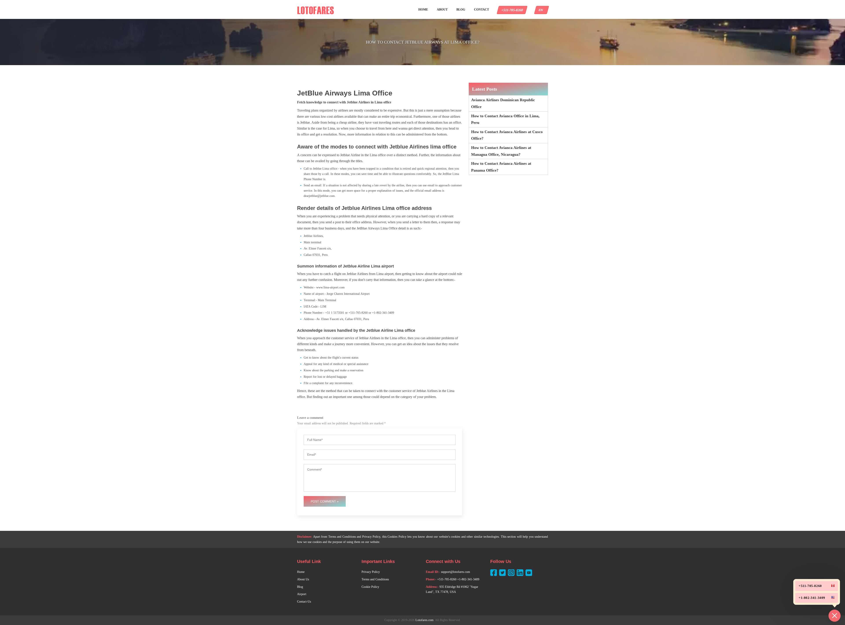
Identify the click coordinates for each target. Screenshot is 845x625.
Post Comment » (325, 501)
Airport (301, 594)
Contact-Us (304, 601)
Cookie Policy (370, 586)
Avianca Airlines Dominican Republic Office (503, 103)
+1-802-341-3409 (468, 579)
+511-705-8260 (512, 10)
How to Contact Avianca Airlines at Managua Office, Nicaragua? (501, 151)
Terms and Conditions (375, 579)
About (442, 9)
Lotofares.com (424, 620)
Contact (481, 9)
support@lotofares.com (455, 572)
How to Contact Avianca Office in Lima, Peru (505, 119)
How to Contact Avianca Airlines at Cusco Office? (507, 135)
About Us (303, 579)
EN (541, 10)
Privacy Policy (371, 572)
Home (423, 9)
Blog (460, 9)
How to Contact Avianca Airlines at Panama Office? (501, 166)
